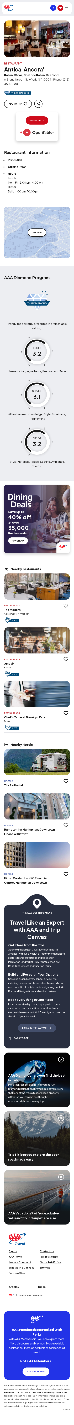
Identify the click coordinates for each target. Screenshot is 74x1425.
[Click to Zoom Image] (37, 38)
